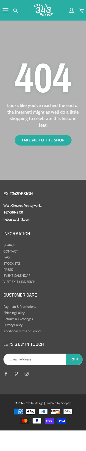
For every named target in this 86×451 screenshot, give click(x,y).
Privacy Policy (12, 325)
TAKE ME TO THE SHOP (43, 140)
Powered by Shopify (58, 403)
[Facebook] (6, 374)
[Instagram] (26, 374)
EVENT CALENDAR (17, 276)
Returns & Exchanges (18, 319)
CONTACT (10, 251)
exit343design (34, 403)
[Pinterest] (16, 374)
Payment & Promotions (19, 307)
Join (74, 359)
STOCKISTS (11, 263)
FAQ (6, 257)
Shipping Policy (14, 313)
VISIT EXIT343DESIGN (19, 282)
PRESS (8, 270)
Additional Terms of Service (22, 331)
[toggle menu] (5, 10)
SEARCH (9, 245)
